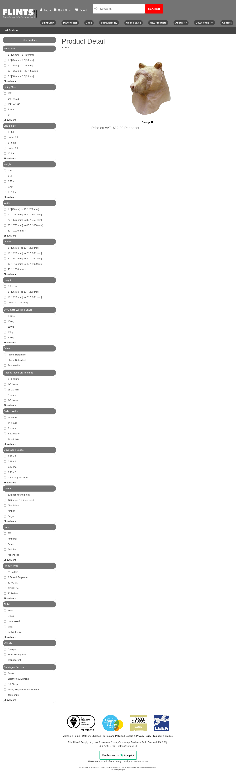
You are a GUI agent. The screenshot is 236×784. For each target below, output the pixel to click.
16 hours (12, 417)
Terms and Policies (113, 735)
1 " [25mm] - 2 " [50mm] (21, 60)
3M (9, 533)
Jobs (89, 22)
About (179, 22)
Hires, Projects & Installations (23, 689)
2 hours (12, 395)
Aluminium (13, 505)
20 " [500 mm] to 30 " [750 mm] (25, 220)
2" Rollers (13, 572)
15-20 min (13, 389)
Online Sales (133, 22)
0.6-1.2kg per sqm (18, 477)
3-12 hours (14, 433)
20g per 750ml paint (19, 494)
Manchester (70, 22)
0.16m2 (12, 461)
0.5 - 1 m (12, 286)
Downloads (202, 22)
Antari (11, 544)
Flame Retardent (17, 360)
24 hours (12, 422)
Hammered (14, 621)
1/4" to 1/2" (14, 98)
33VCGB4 (13, 588)
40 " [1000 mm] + (17, 230)
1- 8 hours (13, 378)
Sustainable (14, 365)
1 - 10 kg (12, 192)
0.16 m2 (12, 456)
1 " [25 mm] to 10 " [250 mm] (23, 209)
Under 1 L (13, 137)
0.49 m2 (12, 466)
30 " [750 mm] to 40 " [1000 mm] (25, 225)
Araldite (12, 549)
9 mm (11, 109)
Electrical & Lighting (18, 678)
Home (76, 735)
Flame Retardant (17, 354)
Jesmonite (13, 694)
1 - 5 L (11, 132)
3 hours (12, 428)
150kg (11, 326)
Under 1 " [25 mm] (18, 302)
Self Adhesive (15, 632)
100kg (11, 321)
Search (154, 8)
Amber (11, 510)
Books (11, 673)
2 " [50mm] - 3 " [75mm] (21, 76)
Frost (10, 610)
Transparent (14, 659)
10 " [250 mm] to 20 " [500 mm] (25, 214)
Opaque (12, 649)
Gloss (11, 615)
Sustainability (109, 22)
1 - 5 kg (12, 142)
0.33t (10, 170)
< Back (65, 47)
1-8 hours (13, 384)
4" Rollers (13, 593)
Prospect (122, 770)
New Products (158, 22)
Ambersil (12, 538)
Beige (11, 516)
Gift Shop (13, 684)
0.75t (10, 186)
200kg (11, 337)
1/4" (10, 93)
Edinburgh (48, 22)
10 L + (11, 153)
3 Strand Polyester (18, 577)
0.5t (10, 176)
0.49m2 (12, 472)
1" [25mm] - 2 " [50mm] (20, 65)
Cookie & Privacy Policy (138, 735)
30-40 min (13, 439)
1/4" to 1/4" (14, 104)
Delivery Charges (91, 735)
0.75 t (11, 181)
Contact (227, 22)
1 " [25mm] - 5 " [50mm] (21, 54)
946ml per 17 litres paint (21, 500)
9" (9, 114)
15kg (10, 332)
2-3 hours (13, 400)
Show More (10, 81)
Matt (10, 626)
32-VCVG (13, 582)
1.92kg (11, 316)
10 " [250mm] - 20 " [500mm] (23, 70)
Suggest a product (163, 735)
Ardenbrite (13, 554)
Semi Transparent (17, 654)
